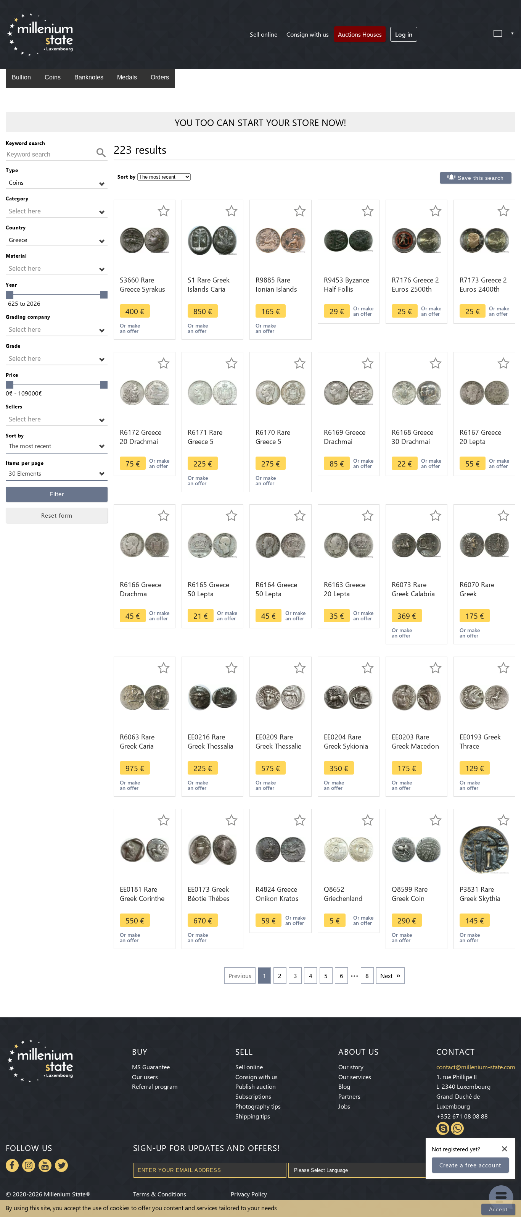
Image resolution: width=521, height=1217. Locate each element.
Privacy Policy (249, 1194)
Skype (442, 1128)
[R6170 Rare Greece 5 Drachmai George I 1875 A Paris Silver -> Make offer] (280, 392)
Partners (349, 1096)
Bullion (21, 77)
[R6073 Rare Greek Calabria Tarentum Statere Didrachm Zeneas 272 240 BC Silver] (416, 544)
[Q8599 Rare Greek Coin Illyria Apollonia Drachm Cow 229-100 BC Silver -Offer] (416, 849)
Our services (354, 1077)
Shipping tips (252, 1116)
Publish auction (255, 1086)
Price (12, 374)
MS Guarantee (151, 1067)
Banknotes (88, 77)
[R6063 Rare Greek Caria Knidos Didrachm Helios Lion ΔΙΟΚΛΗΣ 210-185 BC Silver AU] (144, 696)
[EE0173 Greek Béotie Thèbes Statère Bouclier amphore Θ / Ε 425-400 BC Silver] (212, 849)
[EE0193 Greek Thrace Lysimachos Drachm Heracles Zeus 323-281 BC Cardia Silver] (484, 696)
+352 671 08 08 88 (462, 1116)
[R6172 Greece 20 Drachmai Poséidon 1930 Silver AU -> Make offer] (144, 392)
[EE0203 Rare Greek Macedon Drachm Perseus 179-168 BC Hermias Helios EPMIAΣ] (416, 696)
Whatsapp (457, 1128)
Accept (498, 1209)
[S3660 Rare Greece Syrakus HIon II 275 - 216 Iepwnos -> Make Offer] (144, 240)
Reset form (56, 515)
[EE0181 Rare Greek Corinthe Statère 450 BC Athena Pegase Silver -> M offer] (144, 849)
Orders (160, 77)
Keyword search (25, 143)
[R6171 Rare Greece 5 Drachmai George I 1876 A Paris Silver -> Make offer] (212, 392)
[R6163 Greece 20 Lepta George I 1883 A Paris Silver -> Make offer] (348, 544)
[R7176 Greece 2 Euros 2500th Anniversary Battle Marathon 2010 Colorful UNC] (416, 240)
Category (17, 198)
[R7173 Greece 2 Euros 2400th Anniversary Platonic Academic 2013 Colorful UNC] (484, 240)
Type (12, 170)
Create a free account (470, 1165)
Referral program (155, 1086)
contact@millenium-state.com (475, 1067)
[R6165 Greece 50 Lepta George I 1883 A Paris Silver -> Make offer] (212, 544)
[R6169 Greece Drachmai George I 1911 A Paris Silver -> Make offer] (348, 392)
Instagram (28, 1165)
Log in (403, 34)
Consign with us (307, 34)
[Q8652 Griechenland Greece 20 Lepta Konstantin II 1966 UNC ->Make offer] (348, 849)
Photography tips (258, 1106)
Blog (344, 1086)
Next (386, 976)
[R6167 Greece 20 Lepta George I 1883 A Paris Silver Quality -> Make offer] (484, 392)
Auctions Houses (360, 34)
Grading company (28, 316)
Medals (127, 77)
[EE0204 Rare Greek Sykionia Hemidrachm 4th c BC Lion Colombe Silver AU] (348, 696)
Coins (53, 77)
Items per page (24, 463)
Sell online (263, 34)
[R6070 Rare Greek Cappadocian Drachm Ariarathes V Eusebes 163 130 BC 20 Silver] (484, 544)
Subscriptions (253, 1096)
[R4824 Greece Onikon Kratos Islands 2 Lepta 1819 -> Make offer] (280, 849)
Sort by (15, 435)
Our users (145, 1077)
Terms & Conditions (159, 1194)
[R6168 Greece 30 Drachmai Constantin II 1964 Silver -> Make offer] (416, 392)
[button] (57, 182)
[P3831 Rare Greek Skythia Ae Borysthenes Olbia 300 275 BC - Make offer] (484, 849)
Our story (350, 1067)
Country (16, 227)
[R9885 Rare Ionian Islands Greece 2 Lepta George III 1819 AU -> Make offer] (280, 240)
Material (16, 255)
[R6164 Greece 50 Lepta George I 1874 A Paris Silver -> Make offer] (280, 544)
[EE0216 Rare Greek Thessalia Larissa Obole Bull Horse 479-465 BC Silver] (212, 696)
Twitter (61, 1165)
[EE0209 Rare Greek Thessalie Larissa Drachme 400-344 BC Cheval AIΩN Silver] (280, 696)
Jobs (344, 1106)
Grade (13, 345)
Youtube (45, 1165)
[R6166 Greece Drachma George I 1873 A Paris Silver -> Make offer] (144, 544)
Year (11, 284)
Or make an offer (130, 328)
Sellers (14, 406)
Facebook (12, 1165)
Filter (57, 494)
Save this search (481, 178)
